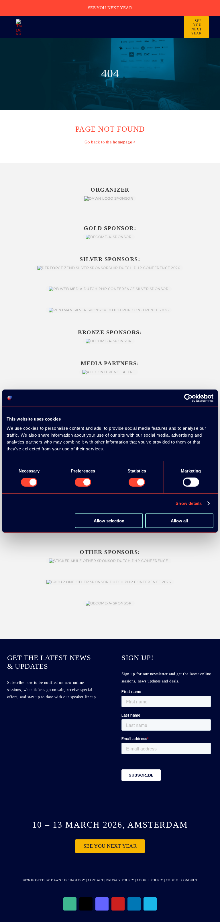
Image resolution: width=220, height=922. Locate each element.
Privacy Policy (120, 880)
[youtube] (118, 904)
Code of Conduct (182, 880)
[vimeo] (150, 904)
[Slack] (69, 904)
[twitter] (86, 904)
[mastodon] (102, 904)
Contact (96, 880)
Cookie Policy (150, 880)
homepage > (124, 142)
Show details (189, 503)
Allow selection (109, 520)
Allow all (179, 520)
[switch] (83, 482)
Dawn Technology (68, 880)
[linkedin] (134, 904)
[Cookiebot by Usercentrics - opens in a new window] (188, 398)
